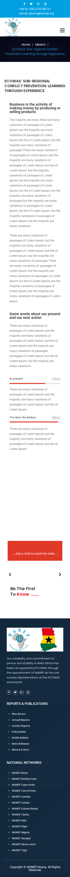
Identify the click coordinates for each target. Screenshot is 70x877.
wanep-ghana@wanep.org (36, 13)
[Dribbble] (45, 4)
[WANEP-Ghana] (18, 27)
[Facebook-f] (9, 692)
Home (25, 44)
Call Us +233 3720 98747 (35, 9)
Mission (40, 44)
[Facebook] (24, 4)
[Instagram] (38, 4)
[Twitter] (31, 4)
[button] (10, 574)
